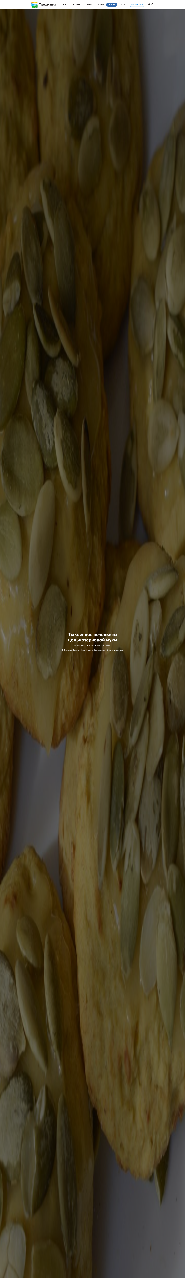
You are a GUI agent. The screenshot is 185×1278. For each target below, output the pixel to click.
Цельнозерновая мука (115, 650)
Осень (83, 650)
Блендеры (67, 650)
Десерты (76, 650)
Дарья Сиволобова (103, 646)
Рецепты (90, 650)
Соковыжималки (100, 650)
